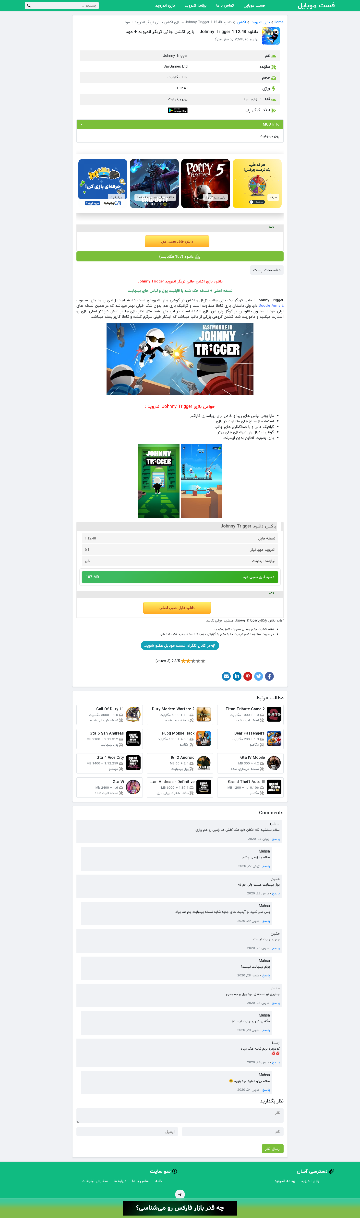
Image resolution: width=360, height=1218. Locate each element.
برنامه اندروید (195, 5)
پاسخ (276, 838)
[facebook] (269, 676)
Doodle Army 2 (271, 305)
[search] (29, 5)
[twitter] (258, 676)
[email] (226, 676)
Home (279, 22)
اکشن (241, 22)
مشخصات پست (266, 270)
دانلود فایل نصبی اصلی (177, 608)
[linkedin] (237, 676)
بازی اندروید (165, 5)
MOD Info (271, 124)
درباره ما (120, 1181)
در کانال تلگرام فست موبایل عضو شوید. (177, 645)
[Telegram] (180, 1194)
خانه (158, 1181)
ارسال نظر (272, 1148)
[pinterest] (247, 676)
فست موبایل (254, 5)
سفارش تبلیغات (95, 1181)
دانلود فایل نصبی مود (177, 241)
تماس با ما (225, 5)
